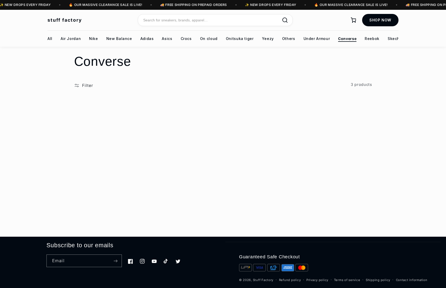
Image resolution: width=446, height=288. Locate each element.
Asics (167, 38)
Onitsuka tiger (240, 38)
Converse (347, 38)
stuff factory (64, 20)
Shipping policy (378, 280)
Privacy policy (317, 280)
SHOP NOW (380, 20)
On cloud (209, 38)
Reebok (372, 38)
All (49, 38)
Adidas (147, 38)
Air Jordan (71, 38)
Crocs (186, 38)
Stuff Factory (263, 280)
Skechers (397, 38)
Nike (93, 38)
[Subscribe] (115, 260)
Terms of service (347, 280)
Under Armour (317, 38)
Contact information (411, 280)
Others (288, 38)
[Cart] (353, 20)
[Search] (285, 20)
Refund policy (290, 280)
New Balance (119, 38)
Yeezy (268, 38)
